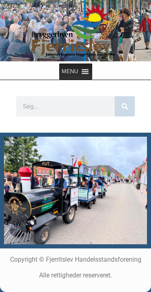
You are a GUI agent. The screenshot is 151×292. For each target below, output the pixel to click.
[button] (70, 71)
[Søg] (125, 106)
